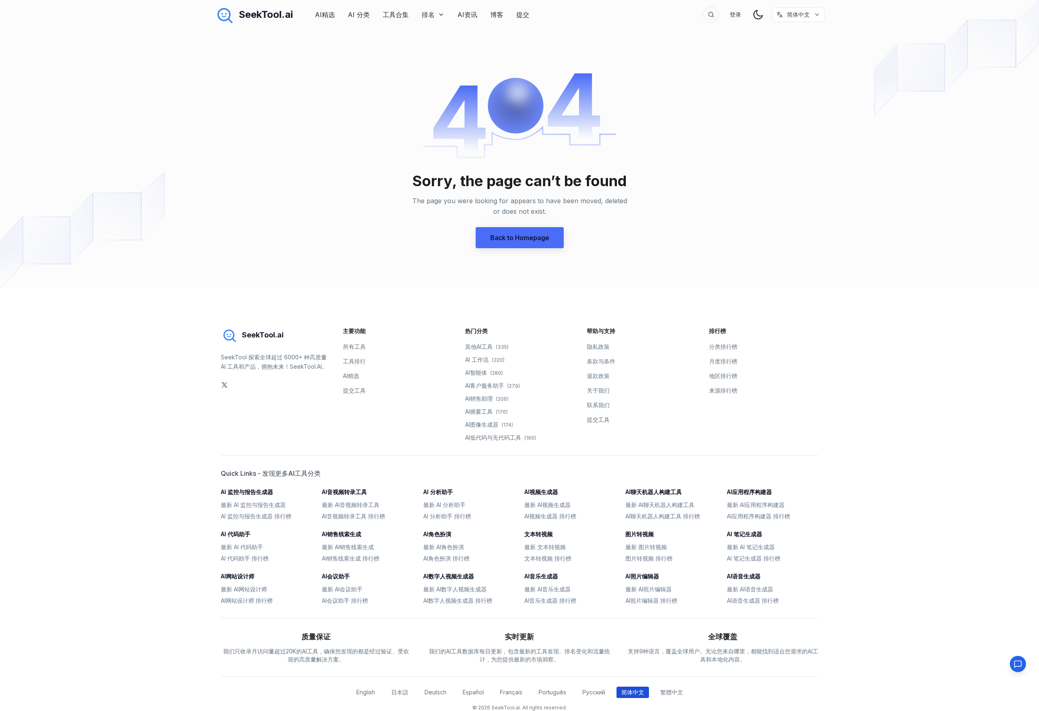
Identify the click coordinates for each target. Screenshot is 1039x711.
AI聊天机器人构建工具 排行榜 (662, 516)
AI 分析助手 (438, 491)
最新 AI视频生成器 (547, 504)
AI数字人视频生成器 (448, 576)
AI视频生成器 (541, 491)
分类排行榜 (723, 346)
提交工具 (354, 390)
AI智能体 (484, 372)
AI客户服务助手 (492, 385)
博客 (496, 15)
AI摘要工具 (486, 411)
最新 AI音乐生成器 (547, 589)
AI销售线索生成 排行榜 (350, 558)
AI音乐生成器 (541, 576)
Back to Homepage (519, 238)
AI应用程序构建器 (749, 491)
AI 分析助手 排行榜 (447, 516)
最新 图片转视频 (646, 546)
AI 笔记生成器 (744, 534)
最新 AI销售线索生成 (348, 546)
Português (552, 692)
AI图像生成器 (489, 424)
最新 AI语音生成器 (750, 589)
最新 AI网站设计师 (244, 589)
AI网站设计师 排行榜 (247, 600)
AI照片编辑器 (642, 576)
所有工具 (354, 346)
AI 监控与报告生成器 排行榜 (256, 516)
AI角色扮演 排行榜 (446, 558)
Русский (593, 692)
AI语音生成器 (744, 576)
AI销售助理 (487, 398)
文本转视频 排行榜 (547, 558)
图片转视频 (639, 534)
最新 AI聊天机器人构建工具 (659, 504)
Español (473, 692)
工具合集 (396, 15)
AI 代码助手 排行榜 (245, 558)
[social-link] (224, 385)
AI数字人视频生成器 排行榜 (457, 600)
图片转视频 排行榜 (649, 558)
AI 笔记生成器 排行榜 (753, 558)
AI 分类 (359, 15)
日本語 (399, 692)
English (365, 692)
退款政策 (598, 375)
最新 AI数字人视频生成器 (455, 589)
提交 (522, 15)
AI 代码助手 (235, 534)
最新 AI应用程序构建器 (756, 504)
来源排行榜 (723, 390)
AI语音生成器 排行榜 (753, 600)
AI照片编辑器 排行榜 (651, 600)
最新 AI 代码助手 (242, 546)
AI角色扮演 (437, 534)
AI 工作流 (484, 359)
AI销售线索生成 (341, 534)
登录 (735, 14)
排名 (428, 15)
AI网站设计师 (237, 576)
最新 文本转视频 (545, 546)
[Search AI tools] (711, 14)
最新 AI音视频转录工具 (350, 504)
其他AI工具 (487, 346)
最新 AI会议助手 (342, 589)
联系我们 (598, 405)
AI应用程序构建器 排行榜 (758, 516)
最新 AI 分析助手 (444, 504)
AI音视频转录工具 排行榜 (353, 516)
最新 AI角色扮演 (443, 546)
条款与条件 (601, 361)
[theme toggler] (758, 14)
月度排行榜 (723, 361)
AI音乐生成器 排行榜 (550, 600)
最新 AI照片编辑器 (648, 589)
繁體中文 (671, 692)
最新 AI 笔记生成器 (751, 546)
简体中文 (632, 692)
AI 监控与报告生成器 (247, 491)
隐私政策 (598, 346)
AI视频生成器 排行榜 (550, 516)
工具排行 (354, 361)
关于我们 (598, 390)
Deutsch (435, 692)
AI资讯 (467, 15)
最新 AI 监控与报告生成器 (253, 504)
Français (511, 692)
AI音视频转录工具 (344, 491)
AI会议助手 (336, 576)
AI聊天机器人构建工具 (653, 491)
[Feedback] (1018, 664)
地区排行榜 (723, 375)
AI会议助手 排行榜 (345, 600)
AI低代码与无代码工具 (500, 437)
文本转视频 (538, 534)
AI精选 (325, 15)
